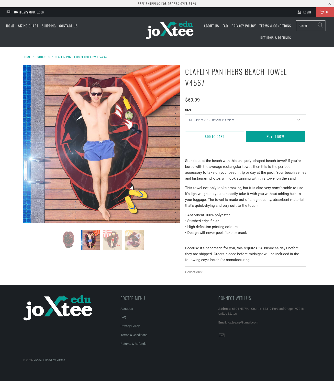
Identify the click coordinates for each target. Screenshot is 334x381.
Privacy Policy (244, 25)
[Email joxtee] (8, 12)
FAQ (225, 25)
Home (10, 25)
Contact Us (68, 25)
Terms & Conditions (275, 25)
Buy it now (275, 136)
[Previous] (31, 144)
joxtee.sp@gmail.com (29, 12)
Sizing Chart (28, 25)
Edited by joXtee (54, 360)
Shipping (49, 25)
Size (188, 110)
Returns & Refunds (275, 37)
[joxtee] (169, 30)
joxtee (37, 360)
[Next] (171, 144)
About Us (211, 25)
